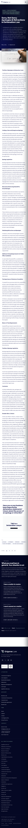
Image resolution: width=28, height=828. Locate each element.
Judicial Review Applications (6, 784)
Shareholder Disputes (5, 680)
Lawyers (3, 713)
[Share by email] (15, 551)
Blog (4, 10)
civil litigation (10, 541)
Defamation (3, 682)
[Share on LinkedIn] (7, 551)
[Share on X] (9, 551)
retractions (23, 541)
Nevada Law (3, 704)
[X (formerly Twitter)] (5, 660)
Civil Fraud (3, 686)
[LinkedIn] (8, 660)
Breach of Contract (5, 751)
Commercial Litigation (6, 675)
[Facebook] (2, 660)
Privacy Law (3, 794)
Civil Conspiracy (4, 761)
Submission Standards (17, 823)
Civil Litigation (11, 10)
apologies (4, 541)
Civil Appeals (3, 759)
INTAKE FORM (14, 528)
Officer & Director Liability (6, 790)
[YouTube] (11, 660)
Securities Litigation (5, 798)
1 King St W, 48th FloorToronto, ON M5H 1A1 (5, 732)
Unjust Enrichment (4, 809)
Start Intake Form (4, 734)
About (2, 711)
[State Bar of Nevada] (10, 666)
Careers (3, 715)
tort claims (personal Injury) (18, 543)
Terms (6, 823)
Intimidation (3, 782)
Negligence (3, 786)
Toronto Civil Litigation (6, 543)
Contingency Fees (5, 718)
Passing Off (3, 792)
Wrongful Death (4, 811)
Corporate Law (4, 700)
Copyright (10, 823)
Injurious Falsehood (5, 780)
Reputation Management (6, 684)
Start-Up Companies (5, 807)
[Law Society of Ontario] (4, 666)
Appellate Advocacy (5, 689)
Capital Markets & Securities (6, 757)
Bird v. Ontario (10, 413)
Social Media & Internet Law (6, 805)
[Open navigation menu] (25, 2)
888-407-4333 (7, 628)
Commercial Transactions (6, 698)
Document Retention (5, 825)
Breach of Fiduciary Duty (6, 753)
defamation (17, 541)
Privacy (2, 823)
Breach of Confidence (5, 748)
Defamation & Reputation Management (9, 778)
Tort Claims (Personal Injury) (11, 13)
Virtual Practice (4, 720)
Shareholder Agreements (6, 702)
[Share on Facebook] (12, 551)
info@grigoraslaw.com (20, 628)
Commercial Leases (5, 767)
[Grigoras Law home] (6, 2)
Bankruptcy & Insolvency (6, 746)
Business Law (4, 695)
